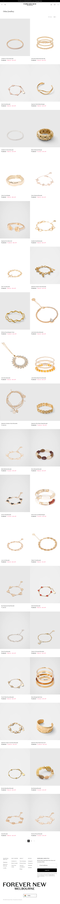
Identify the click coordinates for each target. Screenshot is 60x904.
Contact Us (13, 861)
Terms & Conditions (41, 875)
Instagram (30, 861)
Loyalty (4, 868)
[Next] (34, 841)
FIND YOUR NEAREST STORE (30, 1)
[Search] (5, 4)
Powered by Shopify (17, 899)
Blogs (21, 868)
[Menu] (2, 4)
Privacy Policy (23, 863)
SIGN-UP (47, 870)
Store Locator (14, 863)
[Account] (51, 4)
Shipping (5, 862)
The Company (23, 861)
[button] (55, 17)
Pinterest (30, 865)
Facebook (30, 863)
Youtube (30, 867)
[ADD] (27, 54)
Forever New (9, 899)
